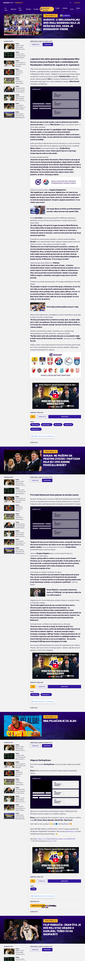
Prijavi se (77, 2)
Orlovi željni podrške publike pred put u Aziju (63, 307)
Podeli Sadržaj (49, 15)
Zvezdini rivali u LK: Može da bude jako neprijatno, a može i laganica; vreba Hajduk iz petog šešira (20, 55)
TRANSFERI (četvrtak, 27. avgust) (19, 72)
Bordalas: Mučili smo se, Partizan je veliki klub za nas (20, 90)
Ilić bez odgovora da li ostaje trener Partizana (20, 64)
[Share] (32, 416)
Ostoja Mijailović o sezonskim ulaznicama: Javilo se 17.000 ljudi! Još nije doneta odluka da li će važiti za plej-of (64, 592)
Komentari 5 (35, 480)
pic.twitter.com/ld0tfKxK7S (54, 846)
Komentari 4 (35, 957)
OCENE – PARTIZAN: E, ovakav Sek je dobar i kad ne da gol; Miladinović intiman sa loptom (20, 81)
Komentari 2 (35, 745)
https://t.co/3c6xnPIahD (61, 844)
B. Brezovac (66, 15)
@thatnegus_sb (67, 836)
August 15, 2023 (66, 848)
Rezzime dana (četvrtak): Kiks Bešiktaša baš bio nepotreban (20, 115)
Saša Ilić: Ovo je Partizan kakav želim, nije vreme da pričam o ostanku (20, 98)
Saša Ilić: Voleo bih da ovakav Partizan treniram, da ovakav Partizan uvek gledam (20, 47)
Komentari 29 (35, 44)
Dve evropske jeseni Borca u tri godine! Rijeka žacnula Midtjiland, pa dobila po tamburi (20, 107)
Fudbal (17, 43)
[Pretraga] (70, 2)
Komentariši (47, 44)
